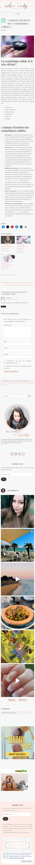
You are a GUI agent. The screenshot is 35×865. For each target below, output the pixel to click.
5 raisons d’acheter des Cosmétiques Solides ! (15, 23)
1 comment (13, 275)
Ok (3, 479)
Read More (4, 444)
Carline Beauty (19, 861)
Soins (7, 275)
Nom (5, 341)
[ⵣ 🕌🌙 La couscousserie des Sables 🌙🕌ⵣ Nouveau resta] (17, 612)
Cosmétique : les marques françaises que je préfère (7, 246)
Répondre (3, 306)
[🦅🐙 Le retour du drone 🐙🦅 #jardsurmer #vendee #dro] (17, 579)
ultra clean (17, 212)
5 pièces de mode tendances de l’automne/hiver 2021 (18, 285)
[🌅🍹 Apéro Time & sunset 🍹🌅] (17, 646)
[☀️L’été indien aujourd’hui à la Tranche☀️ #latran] (17, 545)
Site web (6, 354)
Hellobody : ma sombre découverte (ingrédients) (7, 265)
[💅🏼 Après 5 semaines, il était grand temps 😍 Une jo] (17, 680)
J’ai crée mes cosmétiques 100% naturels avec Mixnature (22, 247)
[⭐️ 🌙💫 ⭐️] (17, 511)
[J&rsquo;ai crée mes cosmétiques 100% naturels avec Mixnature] (24, 240)
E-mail (6, 348)
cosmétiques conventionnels (13, 180)
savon (27, 97)
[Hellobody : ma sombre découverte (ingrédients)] (8, 258)
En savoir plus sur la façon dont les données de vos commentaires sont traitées (17, 383)
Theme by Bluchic (17, 863)
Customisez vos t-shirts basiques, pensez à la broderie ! (17, 282)
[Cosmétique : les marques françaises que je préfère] (8, 240)
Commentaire (8, 325)
